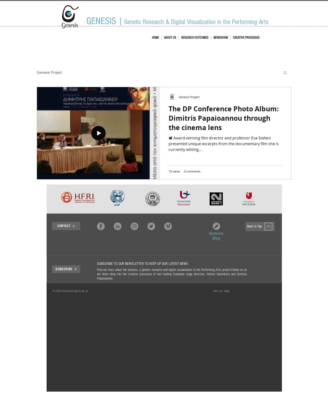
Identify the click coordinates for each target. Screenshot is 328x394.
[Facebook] (101, 226)
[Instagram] (134, 226)
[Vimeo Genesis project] (168, 226)
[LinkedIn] (117, 226)
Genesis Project (49, 72)
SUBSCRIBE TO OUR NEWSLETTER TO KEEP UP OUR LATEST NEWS (142, 264)
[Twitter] (151, 226)
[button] (285, 73)
